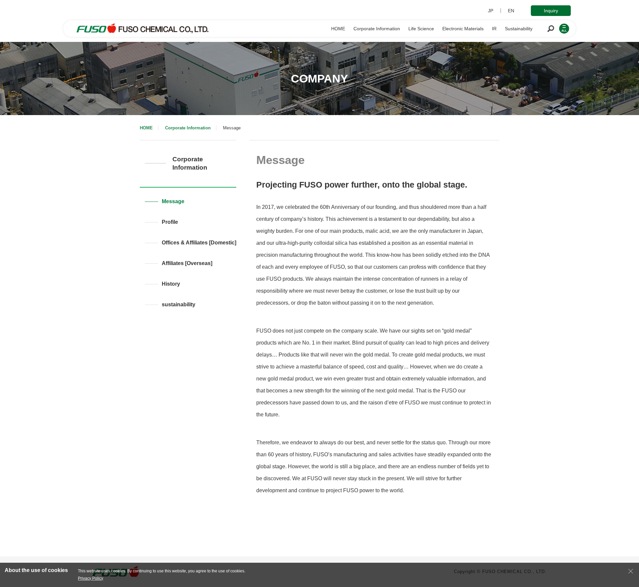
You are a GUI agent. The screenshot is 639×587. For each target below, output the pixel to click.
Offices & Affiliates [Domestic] (199, 242)
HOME (146, 127)
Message (173, 201)
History (171, 284)
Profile (170, 222)
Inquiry (551, 10)
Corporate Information (188, 127)
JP (490, 10)
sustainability (178, 304)
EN (511, 10)
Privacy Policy (90, 578)
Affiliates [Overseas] (187, 263)
